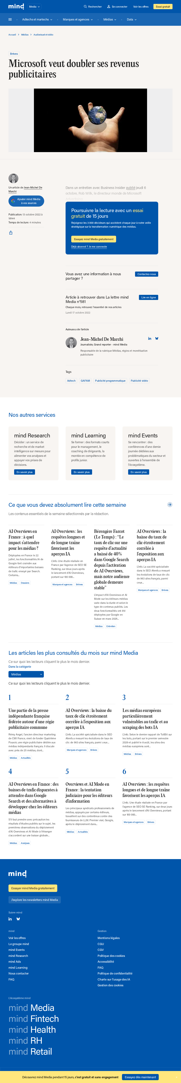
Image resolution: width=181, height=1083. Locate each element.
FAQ (11, 979)
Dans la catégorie (19, 666)
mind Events (16, 950)
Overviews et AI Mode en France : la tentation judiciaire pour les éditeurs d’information (89, 793)
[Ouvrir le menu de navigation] (10, 19)
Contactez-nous (147, 274)
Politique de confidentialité (115, 973)
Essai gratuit (163, 6)
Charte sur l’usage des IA (114, 979)
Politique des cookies (111, 956)
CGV (101, 950)
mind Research (18, 956)
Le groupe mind (18, 944)
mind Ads (14, 961)
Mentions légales (109, 938)
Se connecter (119, 6)
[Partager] (11, 232)
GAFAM (85, 380)
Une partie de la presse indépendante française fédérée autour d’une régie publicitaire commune (31, 719)
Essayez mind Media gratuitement (93, 239)
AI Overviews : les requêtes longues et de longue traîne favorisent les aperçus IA (68, 542)
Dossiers (25, 582)
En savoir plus (25, 472)
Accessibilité (106, 961)
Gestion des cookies (110, 985)
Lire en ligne (148, 297)
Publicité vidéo (139, 380)
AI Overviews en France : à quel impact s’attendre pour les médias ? (23, 540)
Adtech (71, 380)
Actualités (26, 757)
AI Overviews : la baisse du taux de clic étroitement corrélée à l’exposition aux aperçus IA (152, 545)
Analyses (25, 842)
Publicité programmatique (110, 380)
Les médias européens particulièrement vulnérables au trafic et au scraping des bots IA (145, 719)
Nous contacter (18, 973)
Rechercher (95, 6)
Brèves (14, 53)
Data (130, 19)
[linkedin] (149, 338)
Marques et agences (76, 19)
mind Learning (17, 967)
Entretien (110, 626)
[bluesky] (156, 338)
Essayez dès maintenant (140, 1077)
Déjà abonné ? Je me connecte (89, 246)
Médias (108, 19)
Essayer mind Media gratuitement (32, 888)
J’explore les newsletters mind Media (34, 900)
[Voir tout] (169, 504)
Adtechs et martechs (35, 19)
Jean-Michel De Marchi (101, 339)
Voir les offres (140, 6)
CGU (101, 944)
